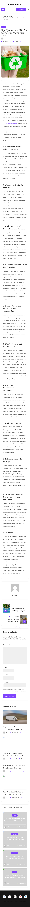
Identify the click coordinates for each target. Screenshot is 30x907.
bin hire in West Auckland (10, 123)
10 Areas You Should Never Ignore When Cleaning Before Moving (15, 821)
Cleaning (14, 815)
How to (14, 872)
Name (6, 667)
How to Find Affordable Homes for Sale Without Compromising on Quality (15, 839)
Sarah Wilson (15, 4)
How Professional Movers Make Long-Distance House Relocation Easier (15, 877)
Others (3, 26)
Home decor (14, 834)
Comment (6, 645)
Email (6, 675)
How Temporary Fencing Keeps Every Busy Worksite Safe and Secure (13, 755)
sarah (5, 38)
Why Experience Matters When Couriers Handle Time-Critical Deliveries (13, 729)
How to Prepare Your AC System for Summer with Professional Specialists (15, 858)
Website (6, 682)
